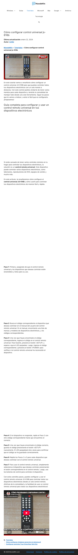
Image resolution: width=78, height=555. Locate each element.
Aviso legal (30, 552)
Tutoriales (30, 11)
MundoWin (8, 48)
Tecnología (39, 16)
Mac (49, 11)
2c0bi (11, 42)
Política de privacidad (66, 552)
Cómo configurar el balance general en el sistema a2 (23, 542)
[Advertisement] (26, 127)
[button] (39, 22)
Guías (21, 11)
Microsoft (40, 11)
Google (56, 11)
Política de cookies (50, 552)
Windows (10, 11)
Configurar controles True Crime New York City (21, 544)
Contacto (39, 552)
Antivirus (68, 11)
